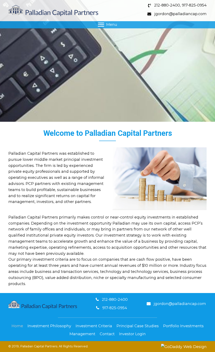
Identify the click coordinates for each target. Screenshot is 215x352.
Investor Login (132, 334)
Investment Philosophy (49, 326)
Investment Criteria (94, 326)
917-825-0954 (194, 5)
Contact (107, 334)
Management (82, 334)
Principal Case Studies (138, 326)
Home (17, 326)
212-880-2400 (167, 5)
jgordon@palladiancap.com (180, 14)
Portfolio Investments (183, 326)
